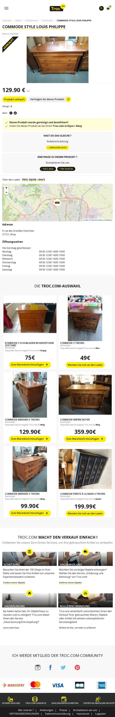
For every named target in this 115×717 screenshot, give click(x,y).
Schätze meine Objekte (14, 582)
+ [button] (6, 188)
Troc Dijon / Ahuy (33, 179)
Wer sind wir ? (26, 710)
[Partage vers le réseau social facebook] (10, 113)
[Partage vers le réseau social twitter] (15, 113)
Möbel (18, 20)
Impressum (83, 713)
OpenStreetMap (97, 220)
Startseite (7, 20)
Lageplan (100, 713)
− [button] (6, 192)
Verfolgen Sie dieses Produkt (50, 99)
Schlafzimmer (31, 20)
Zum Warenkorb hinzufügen (29, 364)
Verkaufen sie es (57, 147)
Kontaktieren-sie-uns (85, 710)
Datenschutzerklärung (58, 713)
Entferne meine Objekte (70, 582)
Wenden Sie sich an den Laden (85, 365)
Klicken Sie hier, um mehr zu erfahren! (77, 627)
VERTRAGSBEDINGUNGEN (24, 713)
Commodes (47, 20)
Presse (63, 710)
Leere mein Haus (11, 627)
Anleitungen (46, 710)
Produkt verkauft (14, 99)
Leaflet (85, 220)
